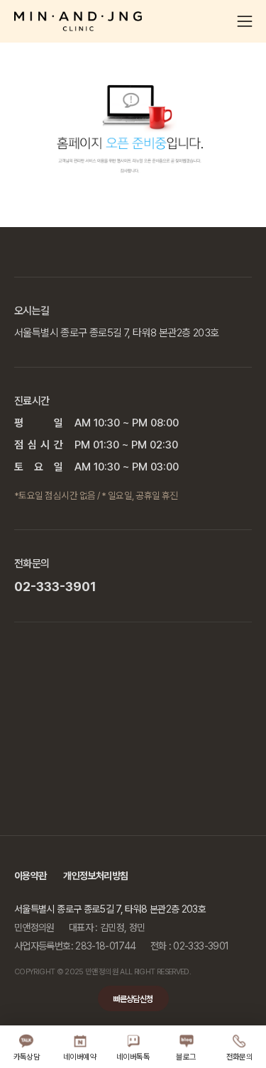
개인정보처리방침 (95, 875)
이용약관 (30, 875)
